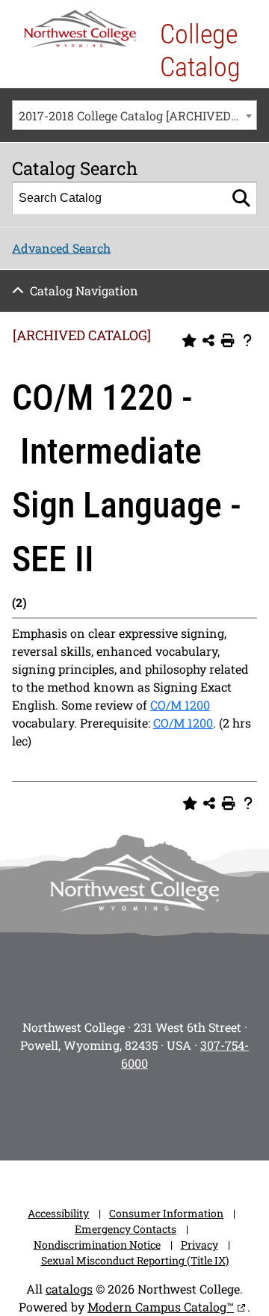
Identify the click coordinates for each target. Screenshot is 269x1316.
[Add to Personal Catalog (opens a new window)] (189, 341)
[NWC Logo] (80, 29)
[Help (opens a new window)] (247, 341)
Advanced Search (61, 248)
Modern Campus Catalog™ (160, 1307)
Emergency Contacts (125, 1229)
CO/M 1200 (180, 705)
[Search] (241, 198)
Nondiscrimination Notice (97, 1244)
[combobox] (134, 115)
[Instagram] (30, 1111)
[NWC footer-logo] (134, 882)
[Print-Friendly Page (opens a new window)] (228, 341)
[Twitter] (114, 1111)
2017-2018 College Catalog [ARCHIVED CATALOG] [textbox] (137, 115)
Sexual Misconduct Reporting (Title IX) (135, 1260)
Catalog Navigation (84, 290)
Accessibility (58, 1213)
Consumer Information (166, 1213)
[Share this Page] (208, 341)
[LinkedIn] (239, 1111)
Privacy (199, 1244)
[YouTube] (155, 1111)
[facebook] (72, 1111)
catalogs (69, 1289)
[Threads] (197, 1111)
